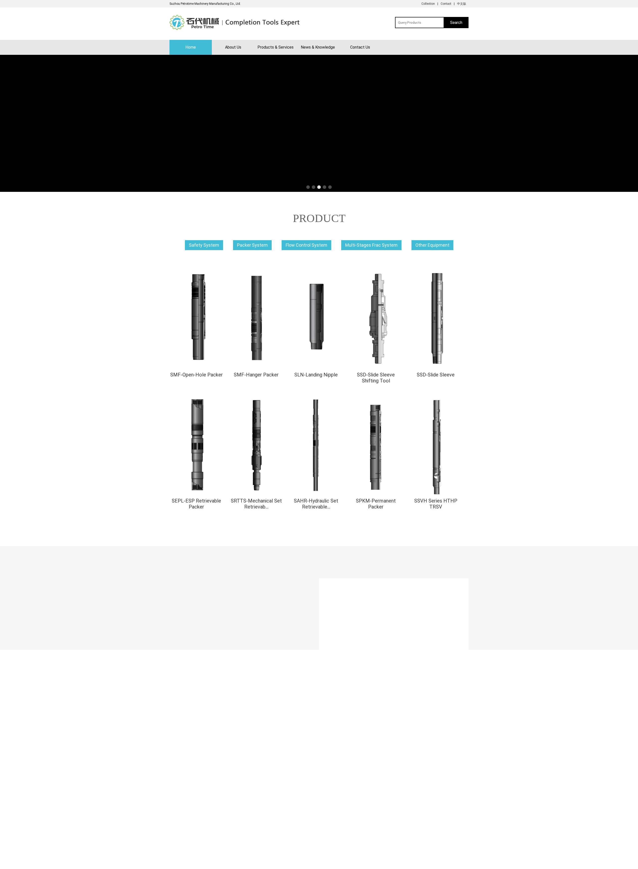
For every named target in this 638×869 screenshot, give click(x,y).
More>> (319, 552)
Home (190, 47)
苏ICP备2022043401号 (349, 864)
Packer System (252, 245)
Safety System (204, 245)
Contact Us (360, 47)
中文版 (461, 3)
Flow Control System (306, 245)
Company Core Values (184, 825)
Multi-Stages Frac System (371, 245)
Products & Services (275, 47)
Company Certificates (183, 830)
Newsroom (254, 830)
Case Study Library (259, 835)
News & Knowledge (318, 47)
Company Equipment (183, 836)
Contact (446, 3)
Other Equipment (432, 245)
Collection (428, 3)
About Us (233, 47)
